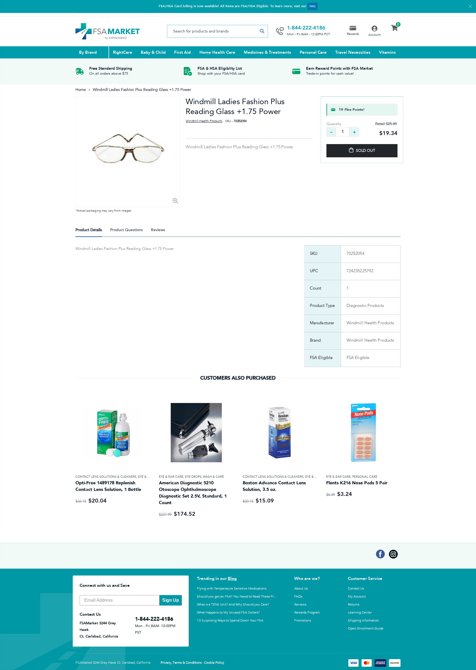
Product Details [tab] (88, 230)
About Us (301, 588)
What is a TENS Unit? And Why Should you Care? (233, 604)
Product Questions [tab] (126, 230)
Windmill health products (204, 121)
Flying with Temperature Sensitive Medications (231, 588)
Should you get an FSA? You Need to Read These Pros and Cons (244, 596)
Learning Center (360, 612)
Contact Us (356, 588)
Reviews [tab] (158, 230)
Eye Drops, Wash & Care (204, 477)
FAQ (312, 6)
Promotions (302, 620)
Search (262, 31)
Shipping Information (363, 620)
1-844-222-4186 (306, 27)
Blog (232, 578)
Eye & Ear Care (171, 477)
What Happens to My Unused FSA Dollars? (228, 612)
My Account (357, 596)
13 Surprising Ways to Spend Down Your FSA (230, 620)
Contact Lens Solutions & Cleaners (105, 477)
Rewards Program (307, 612)
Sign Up (170, 600)
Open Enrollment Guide (365, 628)
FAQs (298, 596)
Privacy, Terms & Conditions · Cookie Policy (192, 662)
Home (80, 89)
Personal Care (364, 477)
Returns (353, 604)
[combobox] (217, 31)
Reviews (300, 604)
